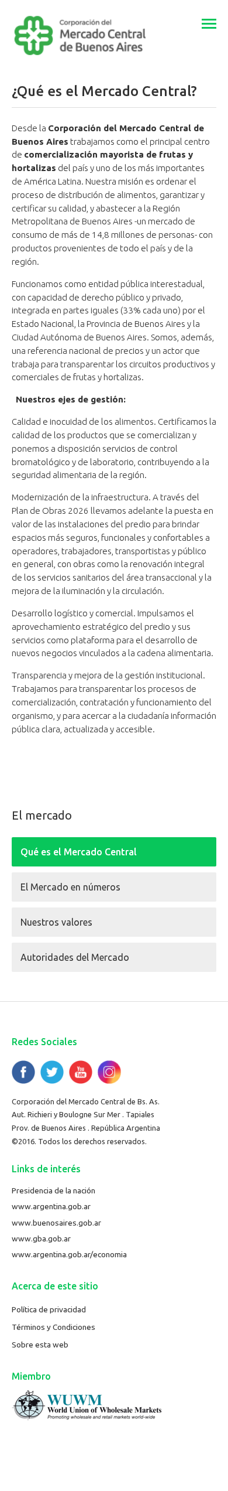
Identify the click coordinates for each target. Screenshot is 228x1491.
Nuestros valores (56, 922)
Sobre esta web (40, 1344)
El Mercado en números (70, 887)
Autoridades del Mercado (74, 957)
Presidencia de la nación (53, 1190)
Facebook (23, 1072)
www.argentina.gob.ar (51, 1206)
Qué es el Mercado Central (78, 852)
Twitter (52, 1072)
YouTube (80, 1072)
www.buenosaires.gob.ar (56, 1222)
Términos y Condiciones (53, 1327)
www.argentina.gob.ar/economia (69, 1254)
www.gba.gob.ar (41, 1238)
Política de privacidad (49, 1309)
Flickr (109, 1072)
